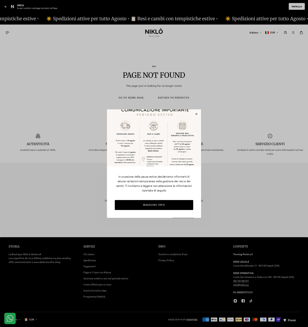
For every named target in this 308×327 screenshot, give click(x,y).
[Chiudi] (196, 114)
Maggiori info (154, 205)
